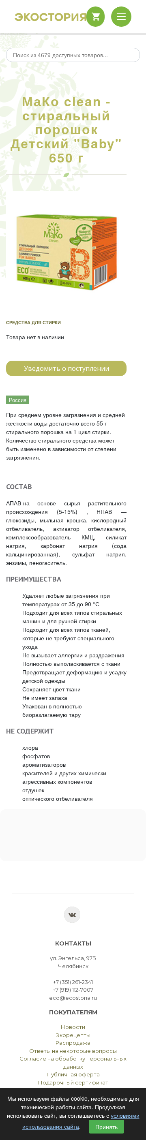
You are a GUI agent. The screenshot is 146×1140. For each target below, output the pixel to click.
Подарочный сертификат (73, 1082)
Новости (73, 1027)
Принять (106, 1127)
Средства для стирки (33, 322)
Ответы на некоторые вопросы (73, 1051)
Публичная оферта (73, 1074)
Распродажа (73, 1042)
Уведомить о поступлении (66, 368)
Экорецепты (73, 1035)
